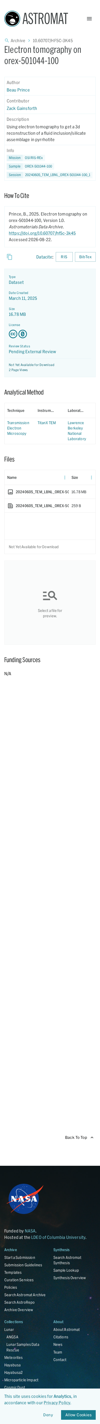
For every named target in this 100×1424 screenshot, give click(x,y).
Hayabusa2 (13, 1372)
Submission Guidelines (23, 1265)
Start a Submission (19, 1257)
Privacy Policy (57, 1402)
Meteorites (13, 1357)
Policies (10, 1287)
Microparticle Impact (21, 1380)
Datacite (44, 256)
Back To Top (76, 1137)
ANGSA (12, 1337)
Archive (18, 40)
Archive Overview (18, 1309)
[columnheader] (20, 410)
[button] (30, 166)
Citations (60, 1337)
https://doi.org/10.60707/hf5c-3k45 (42, 233)
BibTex (85, 256)
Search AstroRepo (19, 1302)
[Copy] (9, 257)
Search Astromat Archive (25, 1294)
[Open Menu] (89, 18)
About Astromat (66, 1329)
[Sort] (28, 410)
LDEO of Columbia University (58, 1237)
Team (57, 1352)
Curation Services (19, 1280)
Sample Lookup (66, 1270)
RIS (64, 256)
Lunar (9, 1329)
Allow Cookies (78, 1415)
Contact (60, 1359)
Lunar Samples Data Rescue (22, 1347)
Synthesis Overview (69, 1277)
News (58, 1344)
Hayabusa (12, 1365)
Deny (48, 1415)
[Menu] (65, 478)
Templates (13, 1272)
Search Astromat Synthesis (67, 1260)
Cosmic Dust (14, 1387)
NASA (30, 1230)
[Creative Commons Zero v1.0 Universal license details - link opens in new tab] (50, 334)
